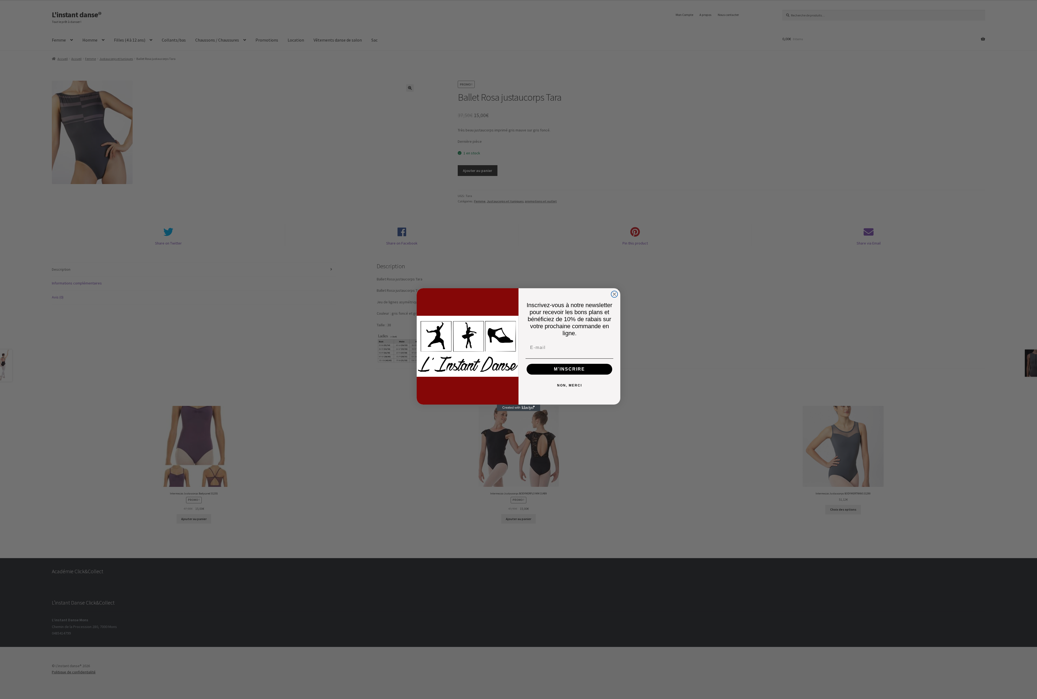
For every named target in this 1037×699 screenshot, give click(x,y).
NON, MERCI (569, 385)
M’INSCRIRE (569, 369)
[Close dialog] (614, 294)
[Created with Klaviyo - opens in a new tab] (518, 408)
